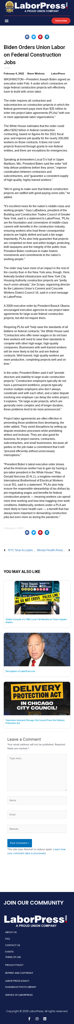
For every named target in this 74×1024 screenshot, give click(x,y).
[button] (7, 21)
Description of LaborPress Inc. (21, 671)
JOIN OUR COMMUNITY (34, 903)
